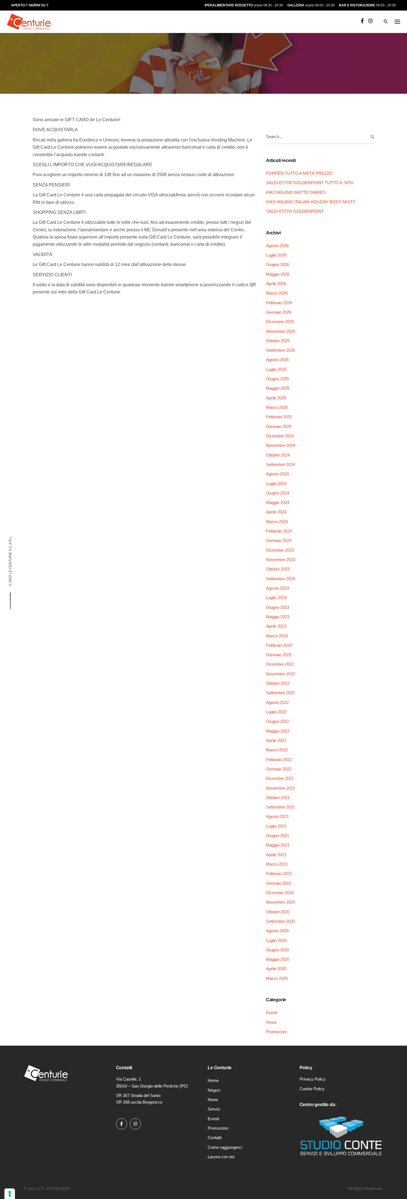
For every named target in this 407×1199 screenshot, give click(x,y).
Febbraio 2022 (279, 759)
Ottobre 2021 (278, 797)
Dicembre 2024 (280, 436)
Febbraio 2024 (279, 531)
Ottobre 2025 (278, 340)
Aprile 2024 (276, 511)
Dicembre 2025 (280, 321)
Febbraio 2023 (279, 645)
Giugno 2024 (277, 493)
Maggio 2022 (277, 731)
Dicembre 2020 (280, 892)
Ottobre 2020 (278, 911)
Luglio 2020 (276, 940)
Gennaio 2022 (278, 769)
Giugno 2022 (277, 721)
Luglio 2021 (276, 826)
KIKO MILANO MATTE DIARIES (296, 192)
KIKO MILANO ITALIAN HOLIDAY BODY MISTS (311, 201)
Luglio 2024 (276, 483)
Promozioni (276, 1031)
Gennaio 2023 (278, 654)
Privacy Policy (313, 1079)
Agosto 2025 (277, 359)
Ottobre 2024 (278, 455)
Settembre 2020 (280, 921)
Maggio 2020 (277, 959)
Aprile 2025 (276, 398)
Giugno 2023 (277, 607)
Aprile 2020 (276, 968)
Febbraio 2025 (279, 416)
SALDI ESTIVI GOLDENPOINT (295, 211)
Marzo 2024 (277, 521)
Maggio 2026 (277, 274)
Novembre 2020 (280, 902)
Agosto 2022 (277, 702)
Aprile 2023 (276, 626)
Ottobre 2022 (278, 683)
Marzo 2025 (277, 407)
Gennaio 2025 (278, 426)
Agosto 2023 (277, 588)
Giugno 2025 (277, 378)
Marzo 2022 (277, 749)
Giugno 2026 (277, 264)
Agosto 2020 (277, 930)
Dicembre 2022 (280, 664)
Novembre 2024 (280, 445)
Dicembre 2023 (280, 550)
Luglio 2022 (276, 711)
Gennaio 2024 (278, 540)
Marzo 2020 (277, 978)
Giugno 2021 (277, 835)
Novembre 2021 (280, 788)
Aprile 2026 (276, 283)
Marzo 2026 (277, 293)
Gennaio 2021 (278, 883)
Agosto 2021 (277, 816)
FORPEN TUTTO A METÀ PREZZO (299, 173)
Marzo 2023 (277, 635)
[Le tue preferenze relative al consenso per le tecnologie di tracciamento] (9, 1193)
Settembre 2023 (280, 578)
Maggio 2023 (277, 616)
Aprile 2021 (276, 854)
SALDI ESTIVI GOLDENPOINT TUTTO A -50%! (310, 182)
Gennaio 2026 (278, 312)
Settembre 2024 (280, 464)
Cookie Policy (312, 1088)
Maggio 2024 (277, 502)
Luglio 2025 (276, 369)
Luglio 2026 (276, 255)
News (271, 1022)
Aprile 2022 (276, 740)
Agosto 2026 (277, 245)
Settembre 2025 (280, 350)
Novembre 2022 (280, 673)
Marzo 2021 (277, 864)
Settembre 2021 (280, 807)
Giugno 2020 (277, 949)
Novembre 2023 (280, 559)
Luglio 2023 (276, 597)
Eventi (43, 52)
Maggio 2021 (277, 845)
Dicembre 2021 (280, 778)
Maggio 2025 (277, 388)
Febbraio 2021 (279, 873)
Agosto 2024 (277, 474)
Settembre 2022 (280, 692)
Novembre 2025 (280, 331)
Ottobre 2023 (278, 569)
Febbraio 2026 (279, 302)
